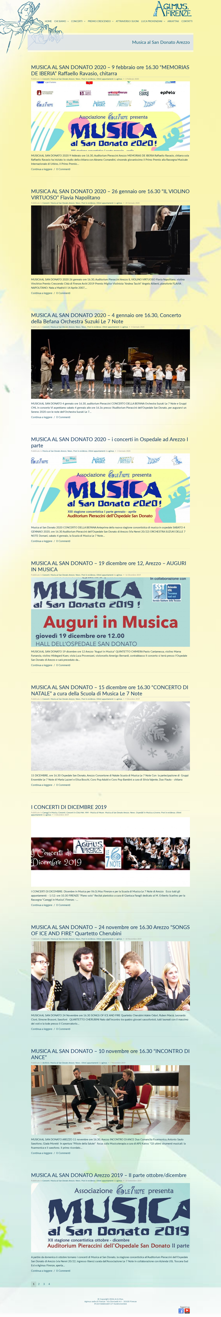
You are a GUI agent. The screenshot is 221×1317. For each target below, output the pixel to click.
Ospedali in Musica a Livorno (148, 813)
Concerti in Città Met (75, 813)
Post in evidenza (88, 79)
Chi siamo (60, 21)
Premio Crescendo (99, 21)
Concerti (77, 21)
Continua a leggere (41, 169)
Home (48, 21)
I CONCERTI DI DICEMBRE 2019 (69, 807)
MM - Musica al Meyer (94, 813)
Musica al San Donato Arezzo (63, 79)
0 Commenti (63, 169)
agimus (119, 79)
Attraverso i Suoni (127, 21)
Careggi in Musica (49, 813)
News (78, 79)
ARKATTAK (173, 21)
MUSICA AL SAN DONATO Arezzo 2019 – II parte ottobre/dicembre (108, 1175)
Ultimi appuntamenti (104, 79)
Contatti (187, 21)
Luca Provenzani (151, 21)
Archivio (45, 1063)
